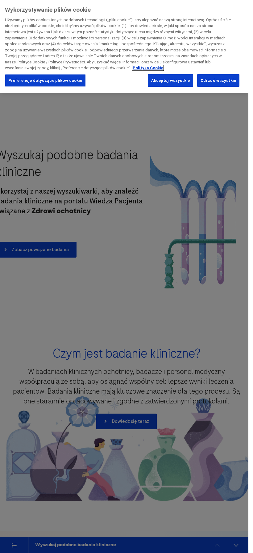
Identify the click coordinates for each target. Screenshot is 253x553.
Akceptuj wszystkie (170, 80)
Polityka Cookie (148, 68)
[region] (124, 46)
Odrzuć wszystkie (218, 80)
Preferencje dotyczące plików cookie (45, 80)
